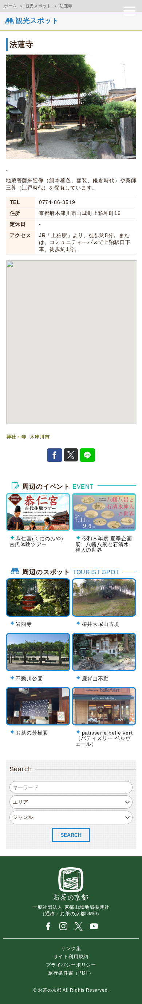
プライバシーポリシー (71, 964)
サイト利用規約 (71, 956)
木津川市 (40, 437)
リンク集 (71, 948)
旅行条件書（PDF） (71, 973)
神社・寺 (17, 437)
